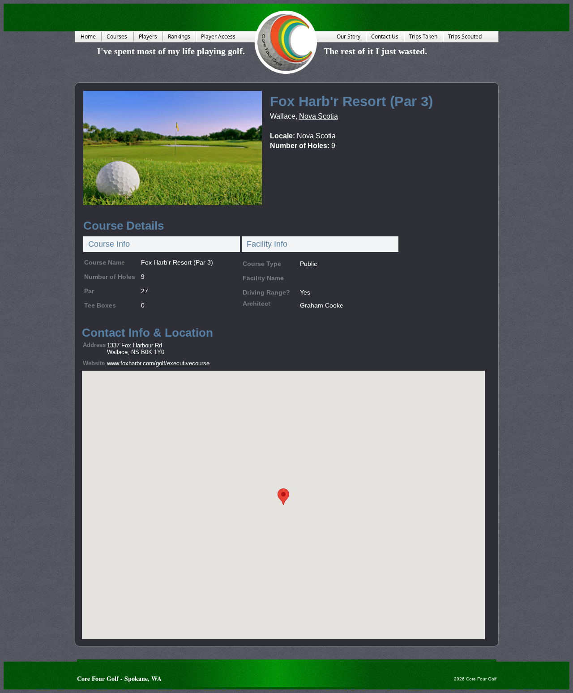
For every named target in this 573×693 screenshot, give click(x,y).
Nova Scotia (318, 116)
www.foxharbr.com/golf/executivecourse (158, 363)
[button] (283, 496)
